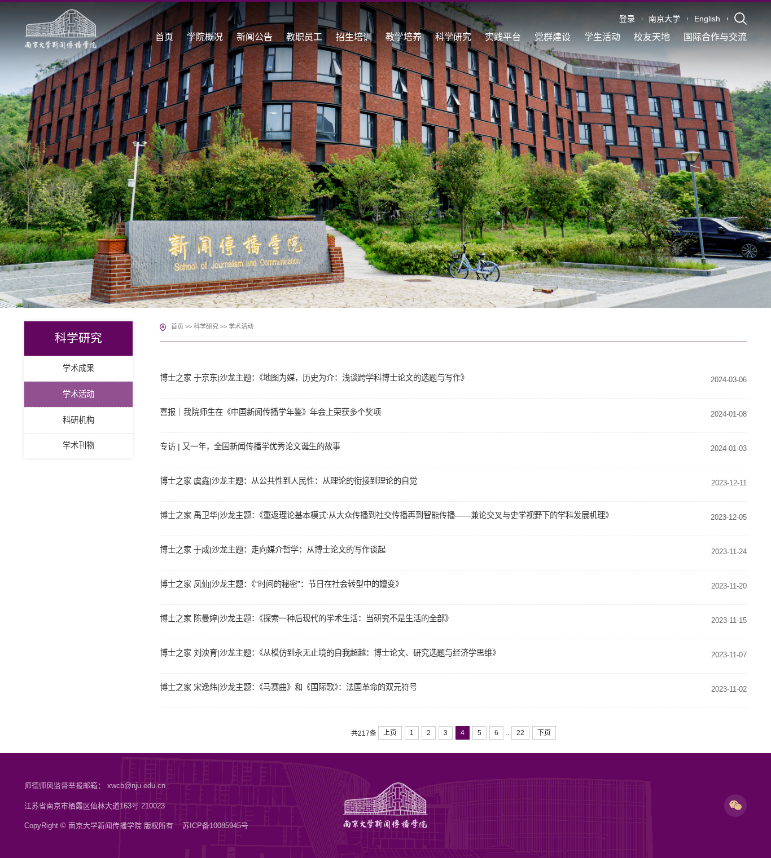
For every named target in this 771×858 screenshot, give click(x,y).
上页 (390, 733)
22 (520, 733)
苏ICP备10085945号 (215, 825)
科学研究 (206, 326)
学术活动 (241, 326)
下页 (544, 733)
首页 (177, 326)
